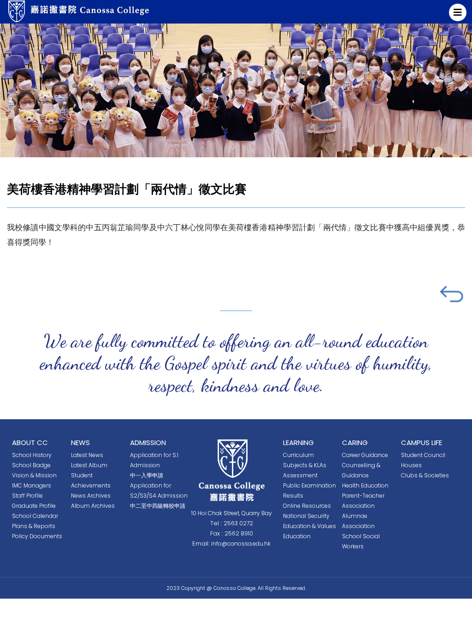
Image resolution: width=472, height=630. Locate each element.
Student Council (423, 455)
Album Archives (93, 506)
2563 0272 (238, 523)
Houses (411, 465)
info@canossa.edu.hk (241, 543)
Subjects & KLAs (304, 465)
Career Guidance (365, 455)
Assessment (300, 475)
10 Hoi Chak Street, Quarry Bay (231, 513)
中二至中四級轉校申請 (157, 506)
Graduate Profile (34, 506)
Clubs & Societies (425, 475)
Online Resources (307, 506)
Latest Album (89, 465)
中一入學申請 (146, 475)
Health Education (365, 485)
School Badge (31, 465)
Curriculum (298, 455)
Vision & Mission (34, 475)
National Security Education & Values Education (309, 526)
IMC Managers (31, 485)
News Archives (91, 495)
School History (32, 455)
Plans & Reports (33, 526)
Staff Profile (27, 495)
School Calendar (35, 516)
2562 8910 (238, 533)
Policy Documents (37, 536)
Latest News (87, 455)
